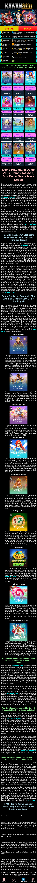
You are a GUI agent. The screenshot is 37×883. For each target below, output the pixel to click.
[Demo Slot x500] (18, 353)
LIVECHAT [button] (33, 882)
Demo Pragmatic (18, 872)
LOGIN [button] (27, 28)
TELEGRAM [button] (23, 882)
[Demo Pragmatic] (18, 8)
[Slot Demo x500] (18, 457)
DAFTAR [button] (9, 28)
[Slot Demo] (18, 567)
